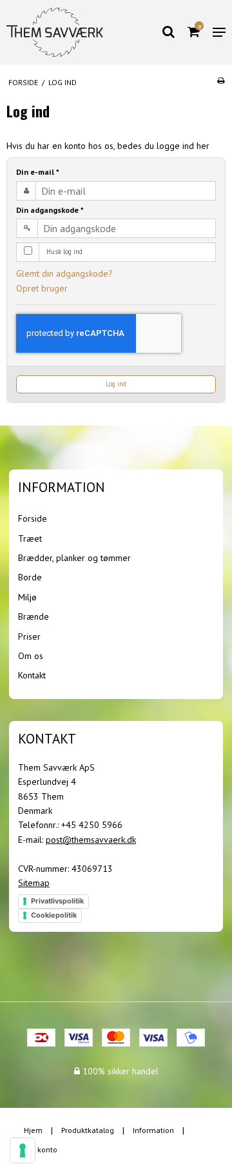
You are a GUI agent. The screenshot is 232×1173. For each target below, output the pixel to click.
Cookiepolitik (54, 915)
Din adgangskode (50, 210)
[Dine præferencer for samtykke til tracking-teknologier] (22, 1150)
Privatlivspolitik (57, 900)
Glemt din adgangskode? (64, 273)
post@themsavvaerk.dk (91, 839)
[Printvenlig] (221, 80)
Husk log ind (64, 251)
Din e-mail (37, 172)
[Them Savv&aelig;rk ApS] (54, 32)
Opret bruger (42, 288)
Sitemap (34, 883)
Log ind (116, 383)
